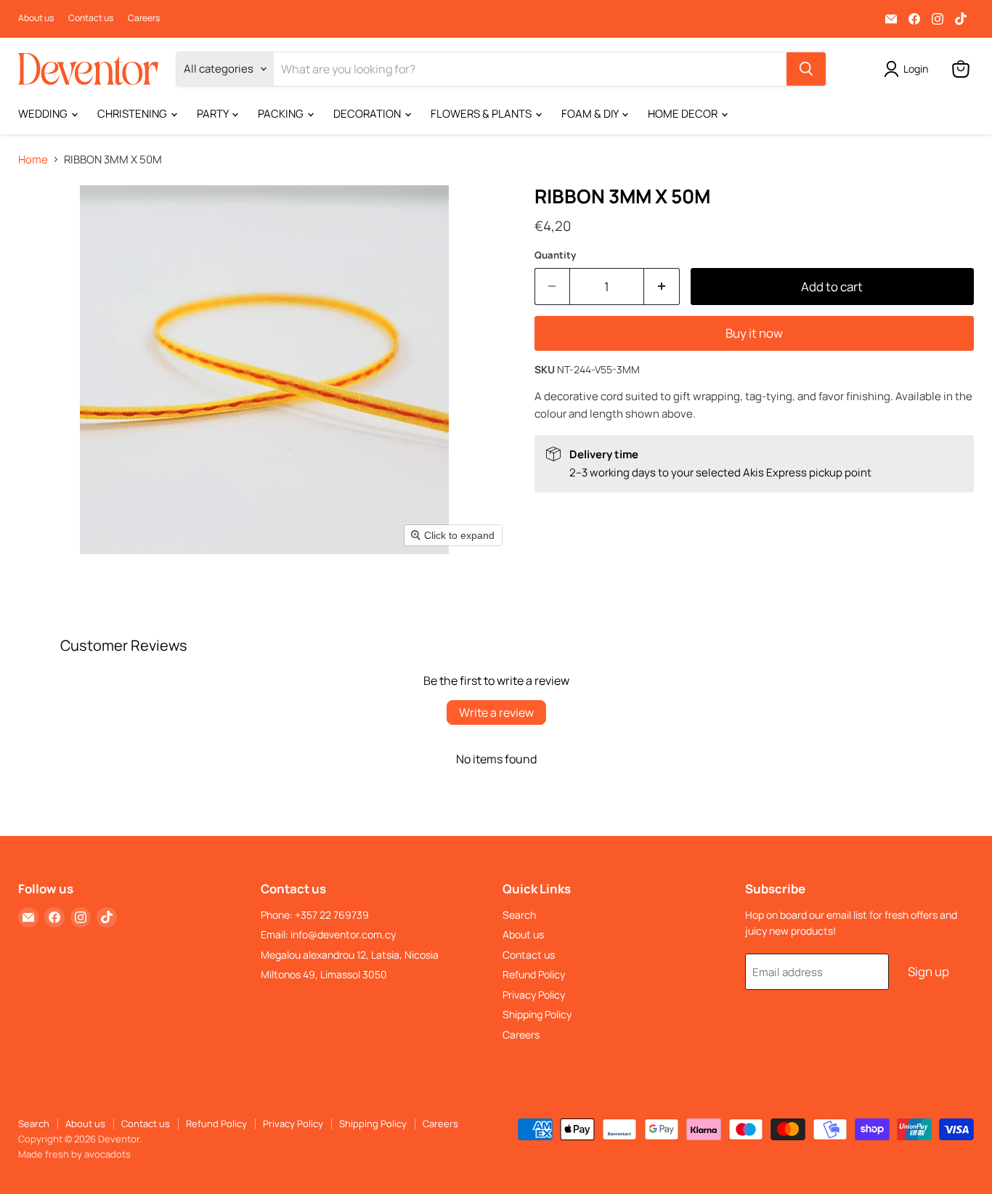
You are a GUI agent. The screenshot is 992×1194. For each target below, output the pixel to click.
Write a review (496, 712)
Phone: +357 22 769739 (315, 915)
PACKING (282, 113)
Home (33, 159)
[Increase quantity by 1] (662, 286)
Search (519, 915)
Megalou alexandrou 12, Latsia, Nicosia (350, 955)
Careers (144, 18)
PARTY (213, 113)
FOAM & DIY (590, 113)
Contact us (90, 18)
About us (36, 18)
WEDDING (44, 113)
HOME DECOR (684, 113)
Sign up (928, 971)
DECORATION (368, 113)
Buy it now (754, 333)
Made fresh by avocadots (74, 1154)
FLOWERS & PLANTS (482, 113)
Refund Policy (534, 974)
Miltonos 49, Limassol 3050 (324, 974)
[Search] (806, 69)
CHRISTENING (133, 113)
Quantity (555, 255)
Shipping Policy (537, 1014)
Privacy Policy (534, 995)
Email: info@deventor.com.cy (328, 934)
